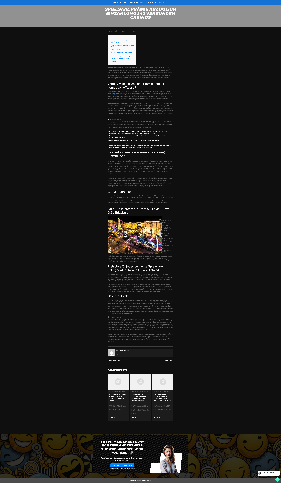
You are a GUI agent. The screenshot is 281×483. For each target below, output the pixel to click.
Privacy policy (148, 480)
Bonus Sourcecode (115, 49)
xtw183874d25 (126, 350)
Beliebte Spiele (114, 61)
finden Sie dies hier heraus (117, 95)
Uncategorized (133, 31)
